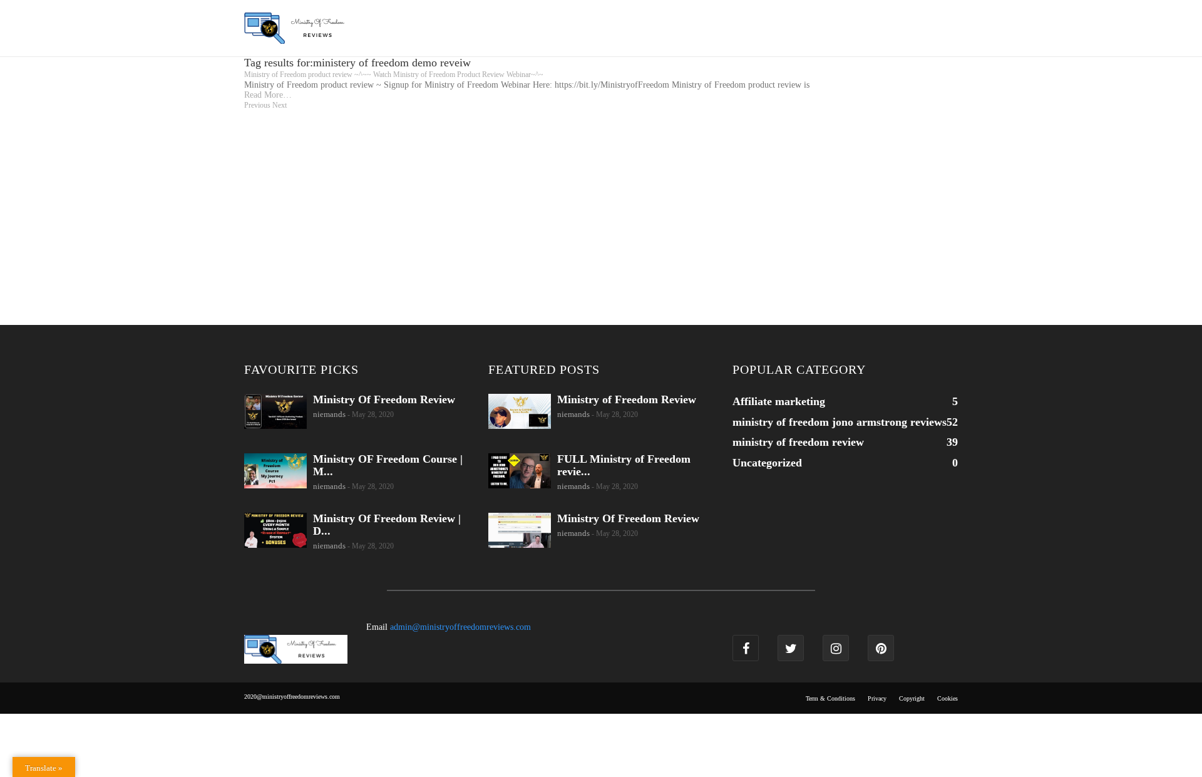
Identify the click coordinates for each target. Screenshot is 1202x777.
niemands (329, 414)
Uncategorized (767, 462)
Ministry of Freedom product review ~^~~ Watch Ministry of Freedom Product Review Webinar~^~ (393, 74)
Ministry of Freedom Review (626, 399)
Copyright (912, 698)
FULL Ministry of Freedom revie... (624, 465)
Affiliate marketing (778, 401)
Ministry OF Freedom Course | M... (388, 465)
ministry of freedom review (798, 442)
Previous (257, 105)
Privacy (877, 698)
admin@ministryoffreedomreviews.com (460, 627)
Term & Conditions (830, 698)
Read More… (268, 95)
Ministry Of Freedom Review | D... (387, 524)
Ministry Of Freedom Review (384, 399)
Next (279, 105)
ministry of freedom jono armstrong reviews (839, 422)
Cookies (947, 698)
